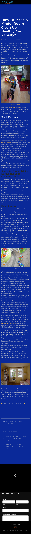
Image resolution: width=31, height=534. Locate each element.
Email (4, 507)
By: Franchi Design (15, 524)
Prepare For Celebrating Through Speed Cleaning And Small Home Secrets (14, 429)
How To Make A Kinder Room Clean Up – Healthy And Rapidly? (15, 438)
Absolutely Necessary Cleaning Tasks (13, 422)
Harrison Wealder (22, 39)
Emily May (19, 269)
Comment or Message (9, 514)
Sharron (18, 104)
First (3, 504)
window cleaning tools (8, 323)
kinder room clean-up (16, 107)
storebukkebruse (18, 386)
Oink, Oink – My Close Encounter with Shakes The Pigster (13, 446)
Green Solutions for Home (12, 403)
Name (4, 499)
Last (17, 504)
